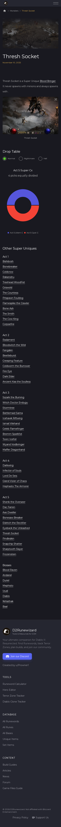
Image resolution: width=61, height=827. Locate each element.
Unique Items (10, 739)
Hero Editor (9, 689)
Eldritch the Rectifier (14, 522)
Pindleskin (8, 538)
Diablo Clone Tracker (14, 701)
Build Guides (10, 764)
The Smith (8, 313)
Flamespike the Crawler (16, 303)
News (6, 776)
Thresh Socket (28, 11)
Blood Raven (10, 569)
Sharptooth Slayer (13, 549)
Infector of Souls (12, 470)
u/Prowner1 (22, 665)
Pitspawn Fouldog (13, 297)
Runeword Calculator (14, 684)
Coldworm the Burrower (16, 365)
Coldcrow (8, 271)
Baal (5, 606)
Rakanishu (8, 277)
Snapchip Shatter (12, 543)
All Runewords (11, 721)
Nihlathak (8, 601)
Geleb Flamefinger (13, 428)
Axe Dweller (9, 512)
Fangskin (8, 350)
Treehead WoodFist (14, 282)
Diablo (6, 596)
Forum (6, 782)
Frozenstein (9, 554)
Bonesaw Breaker (13, 517)
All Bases (8, 733)
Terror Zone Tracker (14, 695)
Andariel (7, 575)
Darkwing (8, 465)
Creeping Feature (13, 360)
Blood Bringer (48, 81)
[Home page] (6, 3)
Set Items (8, 744)
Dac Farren (9, 507)
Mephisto (8, 585)
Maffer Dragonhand (14, 449)
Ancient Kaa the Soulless (17, 381)
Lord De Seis (10, 475)
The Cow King (10, 318)
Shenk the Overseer (14, 501)
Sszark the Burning (13, 397)
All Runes (8, 727)
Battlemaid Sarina (13, 413)
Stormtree (8, 407)
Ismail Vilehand (11, 423)
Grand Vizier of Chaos (15, 481)
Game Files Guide (13, 788)
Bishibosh (8, 261)
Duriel (6, 580)
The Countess (10, 292)
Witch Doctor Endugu (15, 402)
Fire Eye (7, 371)
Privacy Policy (20, 817)
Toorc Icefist (10, 439)
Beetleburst (9, 355)
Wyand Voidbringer (13, 444)
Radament (9, 339)
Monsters (14, 11)
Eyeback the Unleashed (16, 528)
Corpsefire (8, 324)
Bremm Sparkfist (12, 433)
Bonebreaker (10, 266)
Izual (5, 590)
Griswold (7, 287)
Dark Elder (8, 376)
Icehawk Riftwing (12, 418)
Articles (7, 770)
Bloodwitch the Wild (14, 345)
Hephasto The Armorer (16, 486)
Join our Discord (19, 656)
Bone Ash (8, 308)
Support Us (42, 817)
